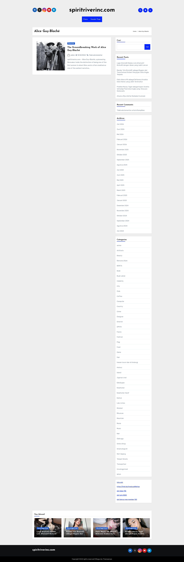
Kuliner (119, 398)
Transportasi (121, 464)
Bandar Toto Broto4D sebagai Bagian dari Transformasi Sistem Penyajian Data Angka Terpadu (133, 72)
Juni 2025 (120, 175)
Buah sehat (121, 276)
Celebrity (120, 281)
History (119, 367)
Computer (120, 301)
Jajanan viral (122, 378)
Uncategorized (122, 469)
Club (118, 291)
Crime (119, 311)
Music (119, 428)
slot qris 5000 (122, 495)
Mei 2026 (120, 134)
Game (119, 352)
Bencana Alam (122, 261)
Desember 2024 (123, 205)
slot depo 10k (121, 491)
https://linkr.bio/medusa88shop (128, 487)
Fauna (119, 332)
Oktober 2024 (122, 216)
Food (118, 347)
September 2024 (123, 221)
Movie (119, 423)
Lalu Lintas (121, 403)
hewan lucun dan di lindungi (127, 362)
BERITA (119, 266)
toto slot (120, 482)
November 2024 (123, 211)
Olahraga (120, 439)
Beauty (119, 256)
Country (120, 306)
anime (119, 245)
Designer (120, 317)
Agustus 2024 (122, 226)
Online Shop (121, 444)
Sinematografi (122, 449)
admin (73, 55)
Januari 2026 (122, 144)
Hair (118, 357)
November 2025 (123, 150)
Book (118, 271)
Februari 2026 (122, 139)
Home (85, 19)
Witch (119, 474)
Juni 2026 (120, 129)
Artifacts (120, 250)
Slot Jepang (121, 454)
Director (71, 43)
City (118, 286)
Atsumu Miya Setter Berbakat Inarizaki (131, 96)
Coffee (119, 296)
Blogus (97, 559)
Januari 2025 (122, 200)
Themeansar (107, 559)
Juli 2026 (120, 124)
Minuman (120, 413)
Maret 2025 (121, 190)
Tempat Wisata (122, 459)
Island (119, 372)
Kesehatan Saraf (123, 393)
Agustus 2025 (122, 165)
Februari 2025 (122, 195)
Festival (120, 337)
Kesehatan (121, 388)
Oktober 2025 (122, 155)
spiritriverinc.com (92, 10)
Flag (118, 342)
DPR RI (119, 327)
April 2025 (120, 185)
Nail (118, 433)
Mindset (120, 408)
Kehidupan (121, 383)
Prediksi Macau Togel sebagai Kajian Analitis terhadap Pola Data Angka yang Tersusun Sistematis (133, 89)
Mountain (120, 418)
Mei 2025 (120, 180)
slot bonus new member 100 (127, 499)
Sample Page (96, 19)
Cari (119, 40)
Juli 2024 (120, 231)
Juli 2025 (120, 170)
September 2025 (123, 160)
